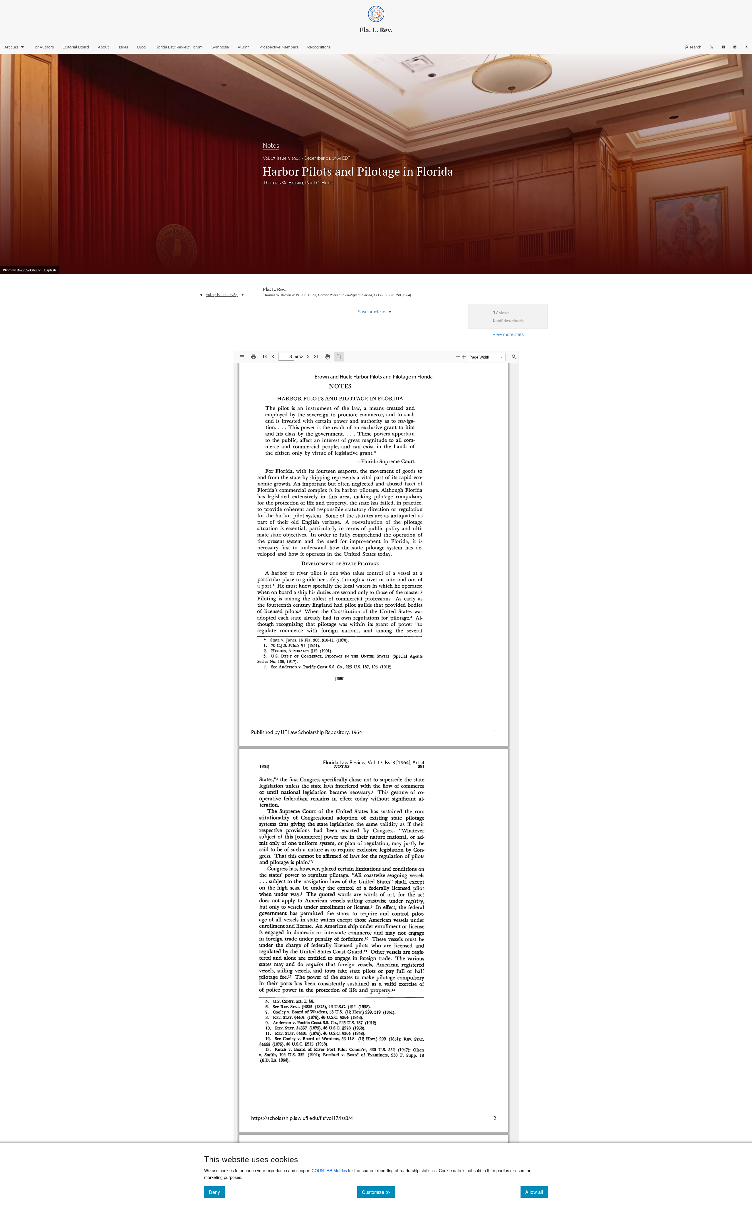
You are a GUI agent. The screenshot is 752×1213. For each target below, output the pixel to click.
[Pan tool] (327, 356)
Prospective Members (278, 47)
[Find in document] (514, 356)
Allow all (536, 1191)
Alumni (244, 47)
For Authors (43, 47)
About (103, 47)
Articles (11, 47)
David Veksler (27, 270)
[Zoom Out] (457, 356)
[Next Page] (307, 356)
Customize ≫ (378, 1191)
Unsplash (49, 270)
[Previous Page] (273, 356)
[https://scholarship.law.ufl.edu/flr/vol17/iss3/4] (302, 1118)
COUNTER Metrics (329, 1170)
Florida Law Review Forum (179, 47)
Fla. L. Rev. (275, 289)
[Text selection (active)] (339, 356)
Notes (271, 145)
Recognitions (318, 47)
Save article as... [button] (374, 311)
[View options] (242, 356)
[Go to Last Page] (315, 356)
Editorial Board (76, 47)
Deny (217, 1191)
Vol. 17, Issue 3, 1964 (282, 158)
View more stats (508, 334)
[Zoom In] (463, 356)
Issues (123, 47)
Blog (141, 47)
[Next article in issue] (243, 295)
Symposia (220, 47)
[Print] (253, 356)
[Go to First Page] (264, 356)
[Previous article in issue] (201, 295)
